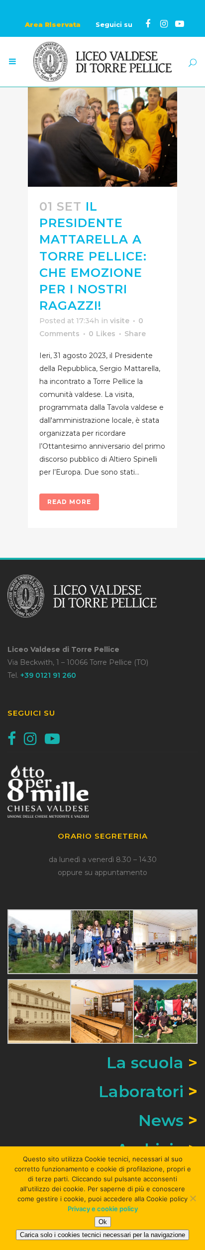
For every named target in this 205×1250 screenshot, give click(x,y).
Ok (103, 1222)
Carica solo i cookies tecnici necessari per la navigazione (102, 1235)
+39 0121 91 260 (48, 675)
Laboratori (141, 1091)
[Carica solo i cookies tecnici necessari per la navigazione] (193, 1198)
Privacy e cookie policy (103, 1209)
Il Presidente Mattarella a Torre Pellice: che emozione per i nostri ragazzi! (93, 256)
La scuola (152, 1062)
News (161, 1120)
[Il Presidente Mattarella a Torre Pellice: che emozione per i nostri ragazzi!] (102, 137)
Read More (69, 501)
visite (119, 320)
